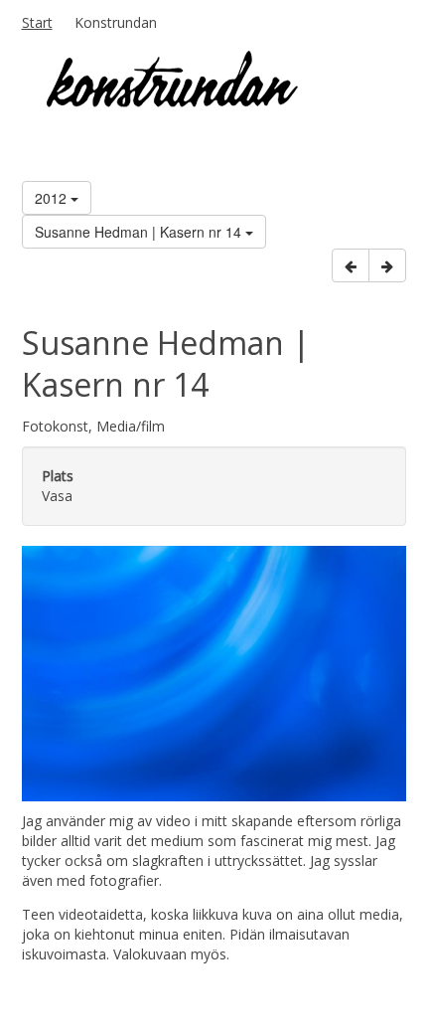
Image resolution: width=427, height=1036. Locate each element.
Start (37, 22)
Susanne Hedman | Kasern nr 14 (140, 232)
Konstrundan (115, 22)
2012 (53, 198)
